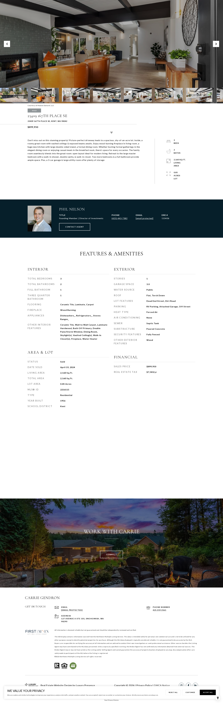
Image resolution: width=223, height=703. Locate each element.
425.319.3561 (159, 610)
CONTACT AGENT (74, 227)
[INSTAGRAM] (181, 685)
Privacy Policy (144, 685)
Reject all (173, 692)
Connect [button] (111, 554)
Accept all (208, 692)
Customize (190, 692)
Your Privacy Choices (111, 700)
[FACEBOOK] (188, 685)
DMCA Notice (162, 685)
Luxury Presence (85, 685)
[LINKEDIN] (195, 685)
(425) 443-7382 (120, 218)
